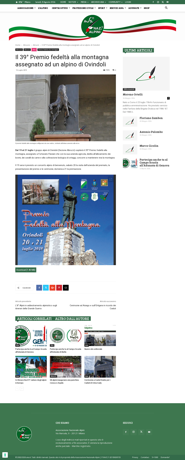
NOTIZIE (72, 2)
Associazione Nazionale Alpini (70, 430)
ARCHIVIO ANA (97, 2)
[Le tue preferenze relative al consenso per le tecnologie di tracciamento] (5, 455)
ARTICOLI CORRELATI (34, 318)
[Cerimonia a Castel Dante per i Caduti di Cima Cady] (100, 367)
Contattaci (145, 457)
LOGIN (128, 2)
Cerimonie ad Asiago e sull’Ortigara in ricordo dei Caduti (93, 307)
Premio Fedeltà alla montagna (48, 50)
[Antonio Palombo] (130, 135)
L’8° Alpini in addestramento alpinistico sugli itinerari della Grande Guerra (36, 307)
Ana (34, 50)
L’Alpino (43, 8)
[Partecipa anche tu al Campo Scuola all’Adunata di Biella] (65, 336)
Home (17, 45)
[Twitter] (163, 2)
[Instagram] (158, 2)
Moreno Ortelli (133, 94)
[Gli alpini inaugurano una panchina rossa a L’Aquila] (65, 367)
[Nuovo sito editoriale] (100, 336)
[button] (166, 8)
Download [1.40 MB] (25, 270)
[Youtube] (167, 2)
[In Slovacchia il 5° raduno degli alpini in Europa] (31, 367)
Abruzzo (26, 45)
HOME (63, 2)
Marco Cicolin (149, 145)
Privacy (135, 457)
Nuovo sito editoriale (93, 349)
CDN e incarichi (129, 89)
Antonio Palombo (151, 132)
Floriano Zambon (151, 118)
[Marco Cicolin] (130, 149)
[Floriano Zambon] (130, 122)
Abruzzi (36, 45)
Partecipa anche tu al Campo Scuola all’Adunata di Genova (154, 162)
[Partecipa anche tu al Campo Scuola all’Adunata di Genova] (31, 336)
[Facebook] (153, 2)
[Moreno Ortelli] (146, 74)
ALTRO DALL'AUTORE (72, 318)
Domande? (165, 457)
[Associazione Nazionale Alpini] (92, 26)
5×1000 (155, 457)
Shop (146, 8)
